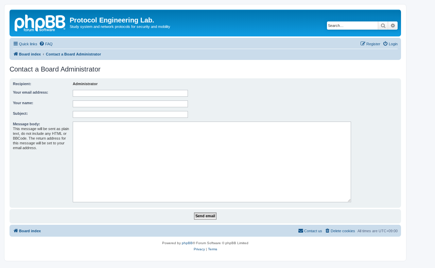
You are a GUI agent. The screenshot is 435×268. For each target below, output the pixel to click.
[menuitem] (46, 44)
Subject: (20, 113)
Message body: (26, 124)
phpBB (187, 243)
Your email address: (30, 92)
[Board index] (40, 22)
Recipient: (22, 84)
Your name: (23, 103)
